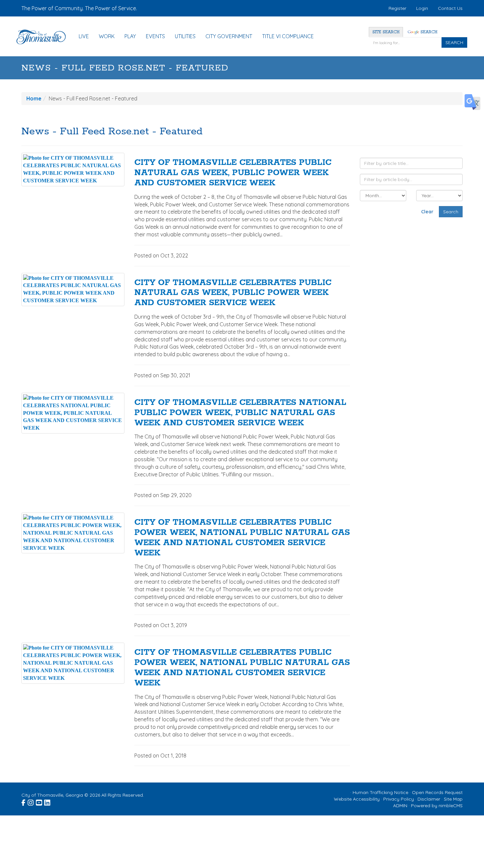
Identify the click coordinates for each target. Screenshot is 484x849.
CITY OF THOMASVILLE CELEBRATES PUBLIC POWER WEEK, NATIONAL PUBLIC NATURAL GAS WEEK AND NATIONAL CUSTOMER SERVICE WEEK (242, 537)
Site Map (453, 799)
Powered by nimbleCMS (437, 806)
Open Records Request (437, 792)
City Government (228, 36)
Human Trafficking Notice (380, 792)
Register (397, 8)
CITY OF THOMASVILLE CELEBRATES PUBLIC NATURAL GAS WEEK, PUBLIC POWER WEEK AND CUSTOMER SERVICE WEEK (233, 172)
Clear (427, 212)
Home (33, 98)
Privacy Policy (398, 799)
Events (155, 36)
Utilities (185, 36)
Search (428, 32)
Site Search (385, 32)
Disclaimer (428, 799)
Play (130, 36)
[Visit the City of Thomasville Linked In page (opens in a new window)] (47, 802)
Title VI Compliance (288, 36)
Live (84, 36)
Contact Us (450, 8)
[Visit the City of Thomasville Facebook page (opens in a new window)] (23, 802)
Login (422, 8)
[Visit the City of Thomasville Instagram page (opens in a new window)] (31, 802)
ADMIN (400, 806)
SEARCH (454, 42)
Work (107, 36)
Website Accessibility (357, 799)
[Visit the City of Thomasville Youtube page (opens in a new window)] (39, 802)
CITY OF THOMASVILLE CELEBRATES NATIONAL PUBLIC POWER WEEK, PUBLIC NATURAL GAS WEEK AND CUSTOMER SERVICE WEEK (240, 412)
